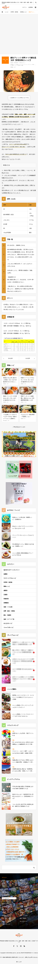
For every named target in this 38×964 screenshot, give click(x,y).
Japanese (6, 898)
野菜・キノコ (14, 65)
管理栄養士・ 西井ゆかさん (19, 62)
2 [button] (18, 89)
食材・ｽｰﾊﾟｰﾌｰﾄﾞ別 (9, 619)
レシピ (3, 883)
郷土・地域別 (7, 615)
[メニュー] (35, 7)
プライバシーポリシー (25, 892)
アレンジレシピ (24, 64)
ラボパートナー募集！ (7, 889)
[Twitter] (17, 946)
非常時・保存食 (8, 582)
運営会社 (22, 889)
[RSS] (24, 946)
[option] (19, 81)
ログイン (24, 7)
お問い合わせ (5, 892)
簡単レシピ (7, 586)
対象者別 (6, 598)
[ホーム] (2, 12)
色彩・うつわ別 (8, 607)
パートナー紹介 (23, 886)
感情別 (5, 590)
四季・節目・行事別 (9, 611)
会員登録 (30, 7)
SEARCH (35, 2)
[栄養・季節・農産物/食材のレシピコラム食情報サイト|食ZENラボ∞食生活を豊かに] (6, 7)
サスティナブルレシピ (10, 578)
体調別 (5, 574)
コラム (3, 886)
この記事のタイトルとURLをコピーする (19, 97)
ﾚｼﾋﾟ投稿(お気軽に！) (7, 895)
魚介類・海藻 (20, 65)
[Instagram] (21, 946)
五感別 (5, 594)
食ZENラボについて (24, 880)
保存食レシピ (13, 64)
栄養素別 (6, 602)
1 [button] (16, 89)
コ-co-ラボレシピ (8, 627)
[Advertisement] (19, 34)
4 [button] (21, 89)
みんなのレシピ (8, 623)
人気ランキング (23, 883)
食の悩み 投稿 (23, 895)
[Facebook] (14, 946)
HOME (3, 880)
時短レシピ (18, 64)
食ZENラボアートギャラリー (12, 570)
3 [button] (19, 89)
